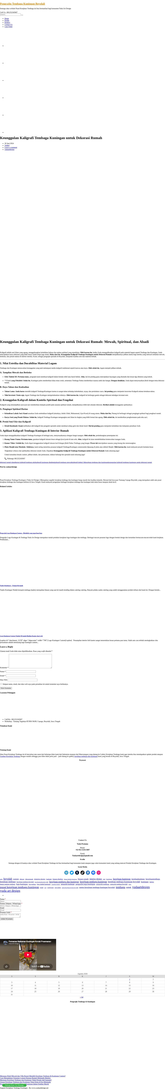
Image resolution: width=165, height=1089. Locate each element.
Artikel (6, 145)
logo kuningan (22, 884)
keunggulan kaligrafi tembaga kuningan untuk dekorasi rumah (130, 462)
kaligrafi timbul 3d (78, 462)
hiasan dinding (58, 879)
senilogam (50, 887)
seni (45, 887)
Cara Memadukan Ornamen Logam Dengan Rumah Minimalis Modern (25, 1078)
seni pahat (58, 887)
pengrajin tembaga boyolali (119, 884)
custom (16, 879)
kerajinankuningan (138, 879)
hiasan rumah (83, 879)
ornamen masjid (56, 884)
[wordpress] (21, 132)
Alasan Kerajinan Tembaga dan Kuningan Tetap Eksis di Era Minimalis (25, 1082)
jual (104, 879)
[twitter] (21, 46)
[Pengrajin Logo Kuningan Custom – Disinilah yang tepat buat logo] (39, 529)
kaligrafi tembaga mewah (63, 462)
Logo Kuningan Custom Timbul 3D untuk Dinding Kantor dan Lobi (21, 636)
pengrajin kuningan (68, 884)
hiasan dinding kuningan (70, 879)
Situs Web (3, 680)
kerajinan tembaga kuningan (93, 881)
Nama (3, 671)
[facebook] (21, 80)
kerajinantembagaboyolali (41, 882)
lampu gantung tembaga (7, 884)
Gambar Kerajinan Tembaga (10, 756)
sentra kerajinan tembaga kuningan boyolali (97, 887)
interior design (96, 879)
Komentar (4, 668)
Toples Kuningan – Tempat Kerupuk (11, 585)
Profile (6, 20)
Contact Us (8, 25)
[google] (21, 63)
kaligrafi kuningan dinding (44, 462)
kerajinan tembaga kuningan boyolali (124, 882)
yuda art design (10, 890)
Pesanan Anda (5, 912)
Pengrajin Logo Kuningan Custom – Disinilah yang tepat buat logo (21, 533)
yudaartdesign (9, 149)
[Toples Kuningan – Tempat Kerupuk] (39, 581)
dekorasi (22, 879)
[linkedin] (21, 98)
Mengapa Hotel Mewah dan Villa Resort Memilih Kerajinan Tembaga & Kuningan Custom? (33, 1076)
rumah (41, 887)
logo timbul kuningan (44, 884)
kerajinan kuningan (122, 879)
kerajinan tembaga (8, 882)
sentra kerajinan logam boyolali (70, 887)
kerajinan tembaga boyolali (25, 882)
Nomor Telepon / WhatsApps (11, 903)
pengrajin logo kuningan (85, 884)
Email (3, 676)
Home (6, 18)
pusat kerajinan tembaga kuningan (19, 887)
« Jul (81, 997)
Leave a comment (10, 147)
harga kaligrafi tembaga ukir (25, 462)
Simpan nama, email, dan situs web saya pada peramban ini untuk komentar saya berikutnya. (35, 684)
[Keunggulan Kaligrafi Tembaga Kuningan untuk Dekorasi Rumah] (39, 191)
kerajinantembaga (153, 879)
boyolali (7, 878)
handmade (49, 879)
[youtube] (21, 115)
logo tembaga (32, 884)
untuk (128, 887)
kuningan (144, 882)
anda (1, 879)
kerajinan (109, 879)
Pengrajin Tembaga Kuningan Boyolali (22, 3)
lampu (152, 882)
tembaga (120, 887)
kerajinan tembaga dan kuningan (96, 462)
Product (7, 23)
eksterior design (39, 879)
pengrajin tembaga (102, 884)
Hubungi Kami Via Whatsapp (14, 1085)
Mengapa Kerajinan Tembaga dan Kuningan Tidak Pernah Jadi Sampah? (26, 1080)
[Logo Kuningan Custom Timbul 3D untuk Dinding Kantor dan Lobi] (39, 632)
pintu (130, 884)
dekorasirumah (29, 879)
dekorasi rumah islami (7, 462)
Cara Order (8, 27)
